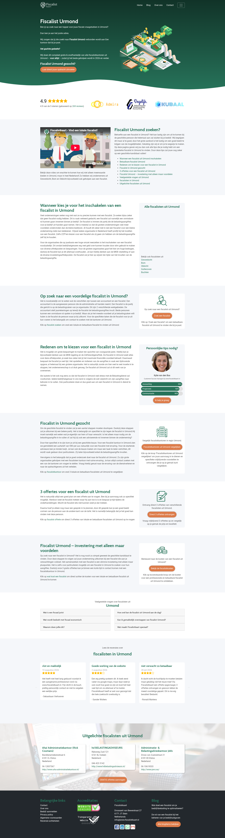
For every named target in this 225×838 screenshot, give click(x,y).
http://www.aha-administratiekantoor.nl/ (60, 769)
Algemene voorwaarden (51, 818)
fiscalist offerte (54, 519)
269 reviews (77, 106)
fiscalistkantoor (54, 472)
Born (143, 263)
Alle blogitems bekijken (168, 824)
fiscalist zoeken (54, 325)
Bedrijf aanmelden (48, 811)
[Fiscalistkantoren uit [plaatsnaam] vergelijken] (162, 433)
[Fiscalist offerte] (162, 497)
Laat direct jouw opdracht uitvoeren (58, 69)
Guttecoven (146, 269)
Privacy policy (46, 814)
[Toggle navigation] (181, 5)
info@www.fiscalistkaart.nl (126, 820)
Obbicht (144, 266)
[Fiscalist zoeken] (162, 302)
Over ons (158, 5)
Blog (148, 5)
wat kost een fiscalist (56, 576)
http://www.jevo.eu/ (150, 769)
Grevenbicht (146, 260)
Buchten (145, 272)
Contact (170, 5)
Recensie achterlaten (49, 821)
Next (188, 687)
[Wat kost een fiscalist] (162, 551)
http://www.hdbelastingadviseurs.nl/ (108, 766)
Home (139, 5)
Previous (36, 687)
